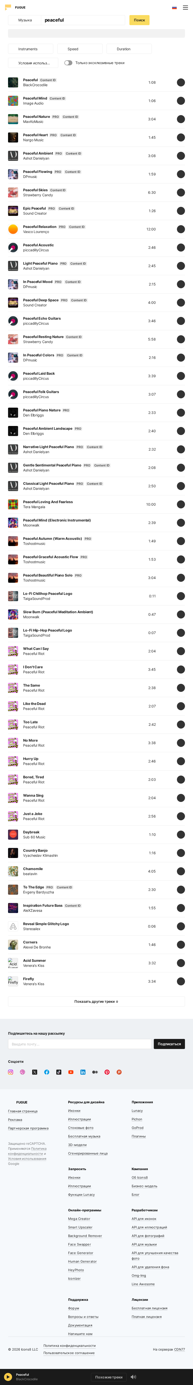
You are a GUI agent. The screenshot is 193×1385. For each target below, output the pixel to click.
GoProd (138, 1128)
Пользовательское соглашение (69, 1353)
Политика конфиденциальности (69, 1346)
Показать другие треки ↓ (96, 1001)
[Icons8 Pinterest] (107, 1072)
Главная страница (22, 1111)
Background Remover (85, 1236)
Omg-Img (139, 1275)
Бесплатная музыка (84, 1136)
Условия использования (27, 1159)
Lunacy (137, 1111)
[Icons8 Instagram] (11, 1072)
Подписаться (169, 1044)
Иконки (74, 1111)
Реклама (15, 1120)
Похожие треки (108, 1377)
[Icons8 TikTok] (59, 1072)
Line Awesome (143, 1284)
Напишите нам (80, 1334)
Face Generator (80, 1253)
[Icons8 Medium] (95, 1072)
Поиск (139, 20)
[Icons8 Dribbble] (23, 1072)
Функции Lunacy (81, 1194)
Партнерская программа (28, 1128)
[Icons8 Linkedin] (83, 1072)
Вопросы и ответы (83, 1317)
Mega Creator (79, 1219)
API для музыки (144, 1244)
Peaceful (22, 1374)
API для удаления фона (150, 1267)
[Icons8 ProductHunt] (119, 1072)
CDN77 (179, 1349)
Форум (73, 1308)
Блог (136, 1194)
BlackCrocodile (27, 1379)
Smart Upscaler (80, 1227)
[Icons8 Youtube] (71, 1072)
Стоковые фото (80, 1128)
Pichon (137, 1119)
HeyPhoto (76, 1270)
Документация (80, 1325)
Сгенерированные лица (88, 1153)
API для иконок (144, 1219)
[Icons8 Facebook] (47, 1072)
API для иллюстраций (149, 1227)
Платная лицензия (147, 1317)
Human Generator (82, 1261)
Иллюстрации (79, 1119)
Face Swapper (79, 1244)
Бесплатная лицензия (149, 1308)
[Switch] (68, 62)
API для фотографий (148, 1236)
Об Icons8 (140, 1177)
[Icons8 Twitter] (35, 1072)
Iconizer (74, 1278)
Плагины (139, 1136)
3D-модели (77, 1145)
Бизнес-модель (145, 1186)
